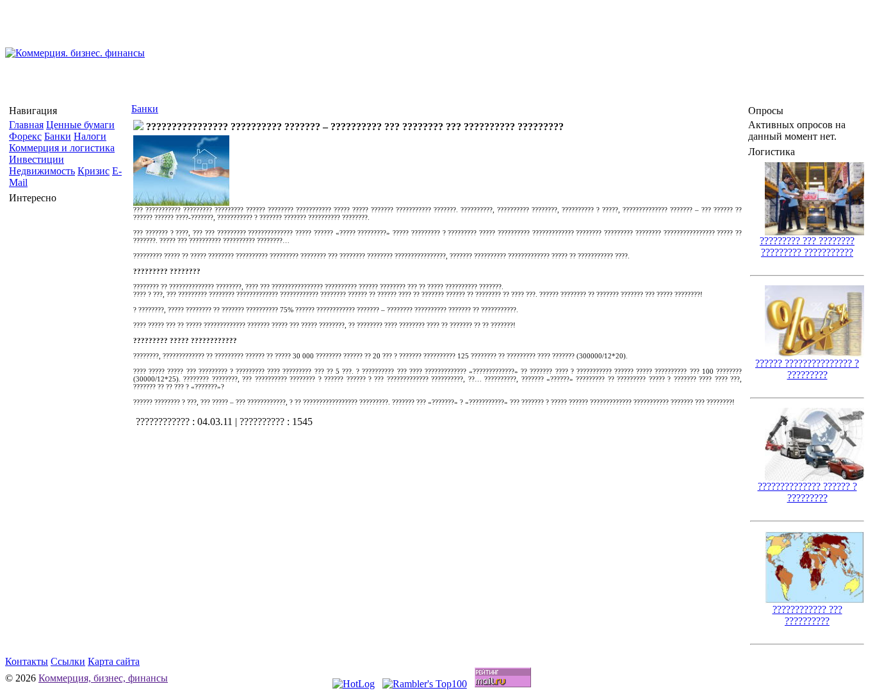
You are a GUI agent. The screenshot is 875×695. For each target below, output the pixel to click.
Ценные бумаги (80, 124)
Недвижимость (42, 170)
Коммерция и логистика (62, 147)
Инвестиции (36, 159)
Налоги (90, 136)
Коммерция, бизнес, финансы (103, 678)
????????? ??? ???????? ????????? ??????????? (807, 246)
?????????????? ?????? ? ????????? (807, 492)
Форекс (25, 136)
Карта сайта (114, 661)
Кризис (94, 170)
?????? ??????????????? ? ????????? (807, 369)
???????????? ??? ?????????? (807, 615)
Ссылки (68, 661)
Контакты (26, 661)
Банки (57, 136)
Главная (26, 124)
